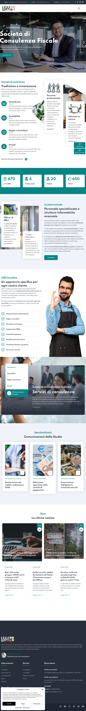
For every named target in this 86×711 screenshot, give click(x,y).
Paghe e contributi (12, 319)
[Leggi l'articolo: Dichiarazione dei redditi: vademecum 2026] (22, 473)
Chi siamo (50, 129)
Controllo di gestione (13, 334)
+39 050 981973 (65, 2)
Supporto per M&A (13, 329)
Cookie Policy (18, 707)
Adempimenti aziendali (68, 478)
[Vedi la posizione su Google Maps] (77, 2)
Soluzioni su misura (74, 118)
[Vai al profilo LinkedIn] (80, 2)
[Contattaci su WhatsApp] (75, 2)
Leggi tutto (8, 595)
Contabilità (14, 116)
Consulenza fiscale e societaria (17, 344)
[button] (42, 689)
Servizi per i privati (13, 350)
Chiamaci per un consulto (18, 393)
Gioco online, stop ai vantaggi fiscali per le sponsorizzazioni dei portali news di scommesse (21, 555)
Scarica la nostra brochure (12, 159)
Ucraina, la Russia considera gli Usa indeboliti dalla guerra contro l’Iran (70, 576)
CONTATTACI (42, 622)
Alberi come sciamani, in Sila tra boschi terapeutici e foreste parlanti (62, 554)
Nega (23, 704)
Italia (7, 549)
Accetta (9, 704)
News (3, 678)
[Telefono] (60, 706)
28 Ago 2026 (8, 567)
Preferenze (36, 704)
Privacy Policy (26, 707)
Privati (12, 145)
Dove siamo (7, 243)
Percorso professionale (53, 96)
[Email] (65, 706)
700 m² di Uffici (8, 219)
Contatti (3, 681)
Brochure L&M (79, 146)
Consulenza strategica (14, 324)
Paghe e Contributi (18, 131)
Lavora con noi (6, 672)
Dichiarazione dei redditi (13, 478)
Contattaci (71, 141)
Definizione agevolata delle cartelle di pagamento (40, 486)
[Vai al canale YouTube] (82, 2)
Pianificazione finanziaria (15, 339)
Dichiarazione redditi (80, 152)
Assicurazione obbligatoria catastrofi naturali (69, 485)
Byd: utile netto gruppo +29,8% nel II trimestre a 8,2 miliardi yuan (14, 576)
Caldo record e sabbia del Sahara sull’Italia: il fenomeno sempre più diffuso (43, 576)
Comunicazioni (6, 675)
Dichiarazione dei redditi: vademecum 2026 (14, 485)
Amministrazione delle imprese (17, 314)
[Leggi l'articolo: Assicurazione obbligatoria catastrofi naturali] (78, 473)
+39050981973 (55, 689)
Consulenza (14, 102)
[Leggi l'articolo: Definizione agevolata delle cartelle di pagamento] (50, 473)
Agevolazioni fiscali (39, 478)
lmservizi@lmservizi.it (42, 2)
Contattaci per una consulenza (18, 656)
